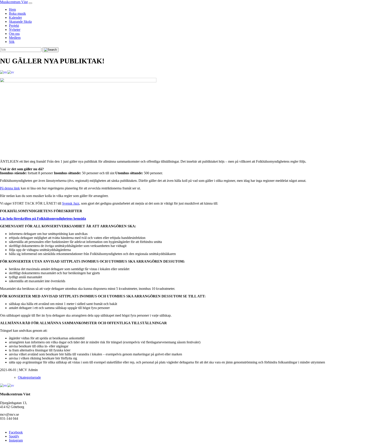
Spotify (14, 436)
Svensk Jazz (70, 203)
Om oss (14, 33)
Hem (12, 9)
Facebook (16, 432)
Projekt (14, 25)
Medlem (15, 37)
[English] (3, 72)
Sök (12, 42)
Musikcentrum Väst (14, 2)
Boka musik (17, 13)
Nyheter (14, 29)
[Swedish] (11, 72)
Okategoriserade (29, 377)
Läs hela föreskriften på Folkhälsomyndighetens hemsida (43, 218)
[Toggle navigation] (30, 3)
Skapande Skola (20, 21)
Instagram (16, 440)
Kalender (15, 17)
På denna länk (10, 188)
